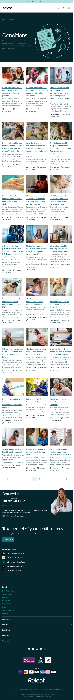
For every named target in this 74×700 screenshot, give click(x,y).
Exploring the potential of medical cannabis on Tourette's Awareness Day (60, 452)
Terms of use (13, 689)
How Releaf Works (8, 591)
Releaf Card (6, 601)
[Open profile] (63, 8)
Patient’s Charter (8, 604)
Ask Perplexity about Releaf (16, 562)
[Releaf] (7, 8)
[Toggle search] (58, 8)
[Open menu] (68, 8)
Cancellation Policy (58, 689)
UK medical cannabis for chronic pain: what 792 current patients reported (60, 248)
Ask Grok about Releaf (14, 570)
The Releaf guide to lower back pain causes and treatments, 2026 (36, 351)
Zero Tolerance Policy (34, 689)
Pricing (4, 597)
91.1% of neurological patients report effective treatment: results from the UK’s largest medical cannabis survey (12, 251)
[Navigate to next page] (67, 479)
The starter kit (7, 594)
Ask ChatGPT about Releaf (16, 553)
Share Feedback (8, 610)
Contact (5, 614)
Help (4, 607)
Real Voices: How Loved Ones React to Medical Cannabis (59, 402)
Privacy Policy (23, 689)
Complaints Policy (47, 689)
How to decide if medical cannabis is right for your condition (35, 452)
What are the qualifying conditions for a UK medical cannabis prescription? (60, 351)
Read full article (7, 506)
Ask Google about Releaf (15, 566)
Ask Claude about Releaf (15, 558)
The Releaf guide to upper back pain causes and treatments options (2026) (36, 301)
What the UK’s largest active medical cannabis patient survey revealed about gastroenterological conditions (36, 148)
